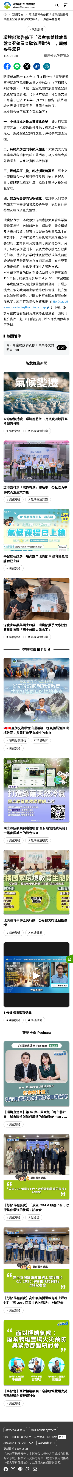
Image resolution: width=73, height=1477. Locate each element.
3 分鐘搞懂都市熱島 (18, 1012)
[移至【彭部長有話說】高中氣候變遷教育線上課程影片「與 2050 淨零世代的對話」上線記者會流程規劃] (36, 1271)
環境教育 (42, 740)
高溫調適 (36, 1020)
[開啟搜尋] (57, 5)
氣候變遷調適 (39, 430)
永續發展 (36, 932)
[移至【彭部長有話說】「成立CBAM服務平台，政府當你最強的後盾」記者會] (36, 1178)
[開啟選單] (65, 5)
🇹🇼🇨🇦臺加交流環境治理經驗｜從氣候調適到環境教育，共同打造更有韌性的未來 (36, 730)
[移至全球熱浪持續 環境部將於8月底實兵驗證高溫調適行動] (36, 403)
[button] (36, 974)
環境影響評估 (17, 740)
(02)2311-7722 (26, 1442)
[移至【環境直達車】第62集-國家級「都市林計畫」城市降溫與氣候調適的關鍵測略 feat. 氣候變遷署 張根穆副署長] (36, 1085)
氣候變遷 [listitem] (37, 29)
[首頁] (5, 14)
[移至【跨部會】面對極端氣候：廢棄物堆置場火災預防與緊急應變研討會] (36, 1364)
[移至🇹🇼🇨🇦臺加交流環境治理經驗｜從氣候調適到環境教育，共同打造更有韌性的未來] (36, 690)
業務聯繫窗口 (46, 1442)
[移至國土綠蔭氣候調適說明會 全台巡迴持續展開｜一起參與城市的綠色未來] (36, 790)
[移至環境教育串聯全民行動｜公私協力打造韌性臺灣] (36, 882)
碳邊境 (35, 1217)
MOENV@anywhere (43, 1430)
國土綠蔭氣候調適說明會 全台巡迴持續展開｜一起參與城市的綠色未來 (36, 830)
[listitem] (6, 1469)
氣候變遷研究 (39, 840)
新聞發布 (17, 14)
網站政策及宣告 (15, 1430)
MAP (62, 1437)
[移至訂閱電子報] (69, 958)
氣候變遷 (15, 430)
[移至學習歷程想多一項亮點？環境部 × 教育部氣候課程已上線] (36, 540)
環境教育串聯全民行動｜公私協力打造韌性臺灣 (35, 923)
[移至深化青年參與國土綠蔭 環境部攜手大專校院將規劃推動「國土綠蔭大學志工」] (36, 609)
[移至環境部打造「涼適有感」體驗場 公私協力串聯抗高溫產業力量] (36, 472)
